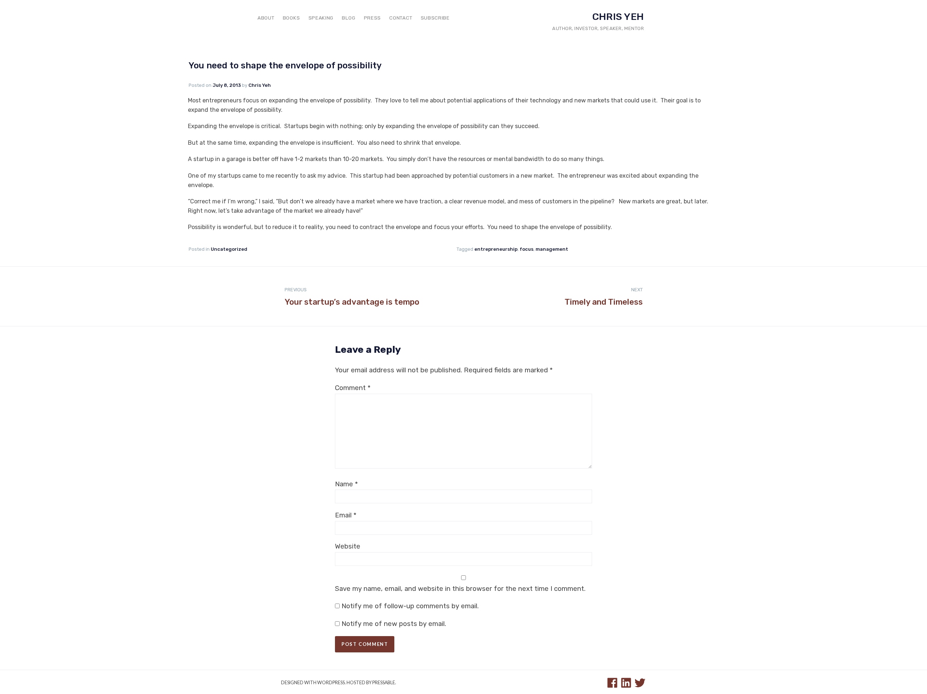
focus (526, 249)
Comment (352, 388)
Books (291, 18)
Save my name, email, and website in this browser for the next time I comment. (460, 589)
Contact (400, 18)
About (265, 18)
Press (372, 18)
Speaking (321, 18)
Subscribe (435, 18)
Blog (348, 18)
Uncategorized (229, 249)
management (552, 249)
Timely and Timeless (604, 297)
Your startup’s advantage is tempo (352, 297)
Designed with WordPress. (313, 682)
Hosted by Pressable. (371, 682)
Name (346, 484)
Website (347, 546)
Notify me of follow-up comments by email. (410, 606)
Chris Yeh (618, 16)
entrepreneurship (495, 249)
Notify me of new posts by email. (393, 624)
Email (345, 515)
